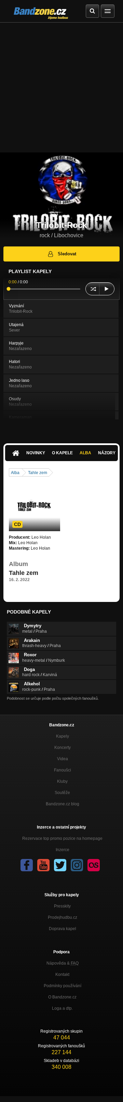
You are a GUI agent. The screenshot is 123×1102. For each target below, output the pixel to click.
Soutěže (62, 792)
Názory (106, 453)
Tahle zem (37, 472)
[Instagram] (77, 865)
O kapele (62, 453)
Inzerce (62, 849)
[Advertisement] (61, 87)
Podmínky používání (62, 985)
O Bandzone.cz (62, 997)
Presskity (62, 906)
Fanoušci (62, 770)
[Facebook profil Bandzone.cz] (26, 865)
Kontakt (62, 974)
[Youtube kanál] (43, 865)
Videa (62, 758)
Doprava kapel (62, 928)
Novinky (35, 453)
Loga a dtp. (62, 1008)
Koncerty (62, 747)
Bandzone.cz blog (62, 804)
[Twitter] (60, 865)
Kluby (62, 781)
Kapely (62, 736)
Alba (85, 453)
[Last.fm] (93, 865)
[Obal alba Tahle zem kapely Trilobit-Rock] (34, 505)
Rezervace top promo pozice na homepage (62, 838)
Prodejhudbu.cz (62, 917)
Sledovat (67, 253)
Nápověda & (62, 963)
